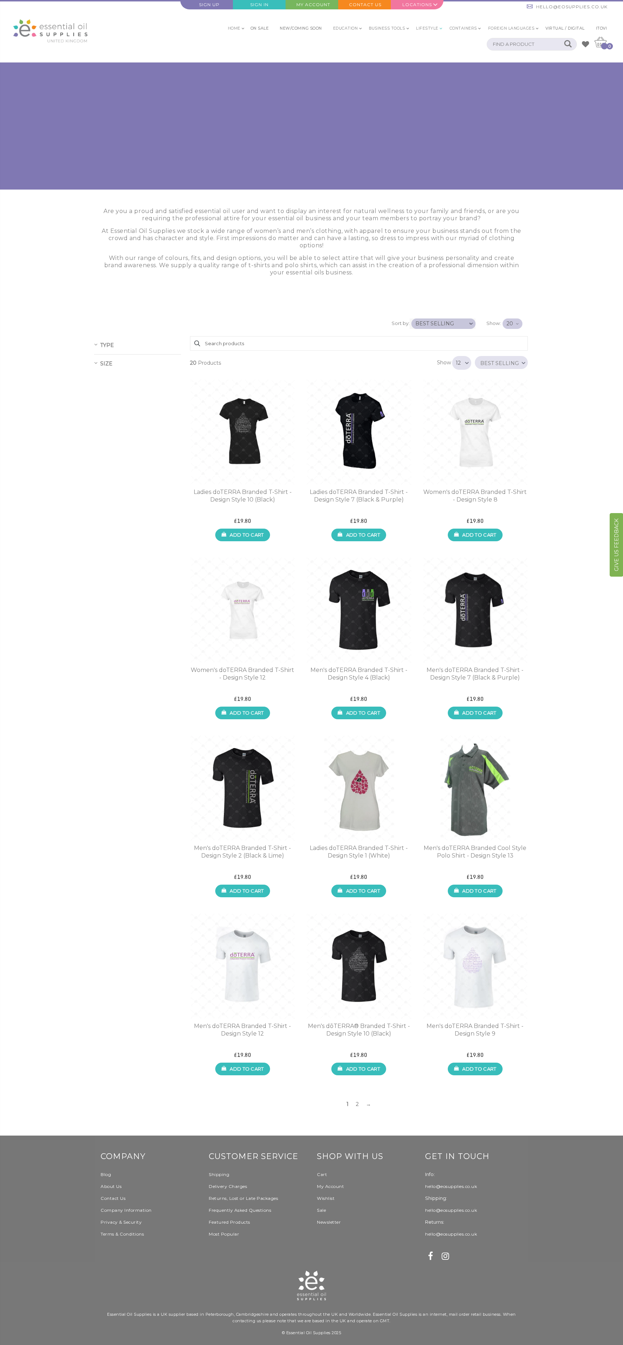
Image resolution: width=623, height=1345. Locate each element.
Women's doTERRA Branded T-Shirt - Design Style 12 (242, 674)
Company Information (126, 1210)
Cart (322, 1174)
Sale (321, 1210)
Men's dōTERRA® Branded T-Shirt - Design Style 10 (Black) (359, 1030)
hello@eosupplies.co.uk (571, 6)
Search (568, 44)
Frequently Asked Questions (240, 1210)
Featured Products (229, 1222)
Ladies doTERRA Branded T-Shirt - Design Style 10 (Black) (243, 496)
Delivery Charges (228, 1186)
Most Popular (224, 1234)
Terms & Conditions (122, 1234)
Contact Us (365, 4)
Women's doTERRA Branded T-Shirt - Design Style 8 (475, 496)
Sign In (259, 4)
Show (444, 362)
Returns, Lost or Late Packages (243, 1198)
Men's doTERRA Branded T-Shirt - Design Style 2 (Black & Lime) (242, 852)
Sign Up (209, 4)
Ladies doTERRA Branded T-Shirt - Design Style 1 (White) (359, 852)
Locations (417, 4)
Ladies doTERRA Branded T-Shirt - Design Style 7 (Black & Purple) (359, 496)
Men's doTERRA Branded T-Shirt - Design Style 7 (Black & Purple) (475, 674)
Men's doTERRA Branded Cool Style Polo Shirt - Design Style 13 (475, 852)
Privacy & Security (121, 1222)
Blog (106, 1174)
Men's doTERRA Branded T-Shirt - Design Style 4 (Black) (358, 674)
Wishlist (326, 1198)
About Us (111, 1186)
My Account (313, 4)
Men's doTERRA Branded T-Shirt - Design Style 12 (242, 1030)
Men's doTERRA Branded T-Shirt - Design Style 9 (475, 1030)
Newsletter (329, 1222)
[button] (501, 362)
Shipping (219, 1174)
